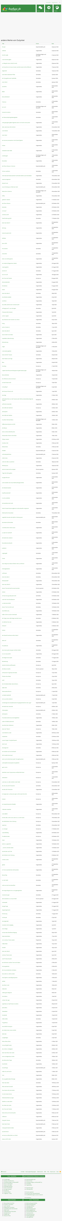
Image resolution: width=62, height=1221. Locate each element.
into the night (5, 55)
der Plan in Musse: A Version (8, 166)
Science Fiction (7, 1192)
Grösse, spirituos (6, 171)
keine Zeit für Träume (7, 354)
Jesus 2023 (4, 243)
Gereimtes (28, 1183)
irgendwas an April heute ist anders (10, 1004)
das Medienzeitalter (6, 297)
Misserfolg (4, 875)
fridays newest (5, 439)
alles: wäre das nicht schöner (9, 127)
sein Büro (4, 301)
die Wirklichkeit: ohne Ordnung (9, 821)
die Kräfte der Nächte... (7, 415)
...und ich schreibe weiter (7, 847)
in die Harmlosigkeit (6, 59)
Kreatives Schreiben (8, 1204)
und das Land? (5, 214)
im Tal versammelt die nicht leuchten (10, 870)
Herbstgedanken (6, 568)
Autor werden (7, 1206)
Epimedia (4, 207)
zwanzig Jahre (5, 267)
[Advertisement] (31, 25)
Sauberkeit (4, 736)
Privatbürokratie (6, 836)
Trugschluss (5, 1022)
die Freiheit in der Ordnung (8, 855)
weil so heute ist (6, 327)
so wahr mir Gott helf (7, 532)
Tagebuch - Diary (8, 1193)
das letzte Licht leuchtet (7, 522)
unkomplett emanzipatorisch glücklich (10, 762)
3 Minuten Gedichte (6, 809)
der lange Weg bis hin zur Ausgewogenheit (12, 890)
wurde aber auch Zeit (7, 851)
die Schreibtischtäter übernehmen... (10, 684)
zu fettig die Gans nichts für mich (9, 63)
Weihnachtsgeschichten (31, 1203)
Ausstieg (4, 366)
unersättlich (5, 814)
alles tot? (4, 640)
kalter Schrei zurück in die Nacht (9, 614)
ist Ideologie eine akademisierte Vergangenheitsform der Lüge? (16, 702)
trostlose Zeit (5, 443)
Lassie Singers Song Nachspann (9, 740)
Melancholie (5, 446)
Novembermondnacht (7, 543)
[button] (40, 8)
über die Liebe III (6, 293)
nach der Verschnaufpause (8, 599)
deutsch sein (5, 183)
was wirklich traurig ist (7, 1026)
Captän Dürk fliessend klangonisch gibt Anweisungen (14, 370)
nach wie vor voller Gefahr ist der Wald (11, 782)
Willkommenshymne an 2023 (8, 424)
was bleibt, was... (6, 610)
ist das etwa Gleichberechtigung (9, 932)
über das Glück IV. (6, 584)
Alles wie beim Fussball (7, 1086)
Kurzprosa (6, 1190)
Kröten (3, 145)
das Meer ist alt (5, 985)
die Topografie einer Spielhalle (9, 78)
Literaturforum (7, 1213)
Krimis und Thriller (8, 1187)
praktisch (4, 548)
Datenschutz (40, 1171)
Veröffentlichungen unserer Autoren (34, 1194)
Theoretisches (29, 1189)
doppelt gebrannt (6, 910)
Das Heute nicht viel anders (8, 1090)
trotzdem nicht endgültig (7, 925)
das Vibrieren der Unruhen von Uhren (11, 319)
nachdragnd (5, 155)
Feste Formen (29, 1181)
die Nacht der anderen (7, 538)
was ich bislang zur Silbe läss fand (10, 187)
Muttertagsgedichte (30, 1210)
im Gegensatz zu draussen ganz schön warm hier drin (14, 794)
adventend (4, 777)
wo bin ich (4, 270)
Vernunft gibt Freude (7, 1045)
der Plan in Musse (6, 203)
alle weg (4, 228)
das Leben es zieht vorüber (8, 973)
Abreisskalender (6, 282)
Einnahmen (4, 286)
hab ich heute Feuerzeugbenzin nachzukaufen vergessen (15, 508)
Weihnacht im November (7, 513)
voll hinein (4, 573)
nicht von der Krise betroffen (8, 885)
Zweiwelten (4, 1011)
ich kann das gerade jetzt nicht (9, 595)
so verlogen (5, 829)
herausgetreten (5, 966)
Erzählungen (7, 1179)
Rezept (3, 47)
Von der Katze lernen (7, 1094)
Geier (3, 840)
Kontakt (22, 1171)
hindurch (4, 625)
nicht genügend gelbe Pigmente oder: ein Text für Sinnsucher (16, 122)
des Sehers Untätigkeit (7, 1049)
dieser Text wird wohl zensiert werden (11, 588)
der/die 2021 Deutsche (7, 789)
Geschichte (4, 1064)
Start (57, 1171)
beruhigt (4, 395)
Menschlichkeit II (6, 97)
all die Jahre (4, 411)
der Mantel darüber (6, 488)
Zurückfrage (5, 1067)
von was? (4, 211)
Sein (3, 1075)
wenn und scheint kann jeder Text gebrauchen (13, 759)
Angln (3, 346)
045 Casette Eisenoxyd (7, 755)
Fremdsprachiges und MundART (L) (34, 1182)
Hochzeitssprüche (30, 1214)
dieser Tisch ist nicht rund (8, 607)
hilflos (3, 195)
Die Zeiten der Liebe (6, 1105)
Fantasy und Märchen (9, 1181)
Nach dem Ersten (6, 1124)
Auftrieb (4, 50)
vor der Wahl (5, 880)
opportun (4, 825)
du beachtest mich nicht (7, 503)
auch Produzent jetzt (7, 958)
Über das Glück (5, 1082)
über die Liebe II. (6, 577)
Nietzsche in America (7, 191)
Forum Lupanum (30, 1192)
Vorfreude (4, 917)
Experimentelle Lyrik (30, 1179)
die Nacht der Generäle (7, 706)
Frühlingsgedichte (30, 1215)
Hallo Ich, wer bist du (6, 1071)
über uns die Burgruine (7, 258)
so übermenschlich (6, 603)
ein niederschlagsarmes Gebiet (9, 263)
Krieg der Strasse (6, 1120)
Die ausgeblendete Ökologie (8, 1079)
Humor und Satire (8, 1185)
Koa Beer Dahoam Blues (7, 419)
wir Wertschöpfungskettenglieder (9, 117)
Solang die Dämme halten (8, 1128)
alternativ (4, 1034)
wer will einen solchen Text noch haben (11, 962)
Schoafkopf (4, 387)
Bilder (3, 91)
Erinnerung (4, 913)
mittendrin (4, 989)
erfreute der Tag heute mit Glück (9, 672)
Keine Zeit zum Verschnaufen (9, 1112)
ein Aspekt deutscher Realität (9, 804)
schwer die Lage (6, 1000)
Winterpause (5, 465)
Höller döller (5, 1019)
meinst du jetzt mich (6, 233)
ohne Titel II (4, 82)
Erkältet (4, 450)
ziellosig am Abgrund (7, 992)
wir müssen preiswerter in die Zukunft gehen (12, 140)
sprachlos (4, 86)
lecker (3, 289)
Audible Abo (6, 1214)
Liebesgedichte (29, 1217)
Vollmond (4, 1116)
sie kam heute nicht (6, 382)
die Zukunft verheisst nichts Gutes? (10, 635)
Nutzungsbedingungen (30, 1171)
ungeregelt (4, 553)
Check (3, 558)
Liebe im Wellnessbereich (8, 721)
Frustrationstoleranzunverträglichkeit (10, 717)
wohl (3, 680)
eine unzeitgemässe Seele (8, 1056)
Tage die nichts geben (7, 473)
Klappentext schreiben (9, 1207)
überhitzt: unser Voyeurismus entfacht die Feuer (13, 772)
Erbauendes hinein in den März (9, 435)
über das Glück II (6, 951)
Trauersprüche (29, 1213)
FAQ (48, 1171)
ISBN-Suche (6, 1210)
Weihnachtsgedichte (31, 1204)
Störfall (3, 947)
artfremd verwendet (6, 404)
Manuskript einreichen (9, 1203)
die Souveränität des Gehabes (9, 970)
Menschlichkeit (5, 375)
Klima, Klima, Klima (6, 1041)
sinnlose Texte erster (7, 955)
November (4, 161)
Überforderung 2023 (6, 218)
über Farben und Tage (7, 358)
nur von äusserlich (6, 654)
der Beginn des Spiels (7, 657)
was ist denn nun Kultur (7, 334)
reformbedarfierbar (6, 454)
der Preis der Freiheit (7, 278)
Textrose (4, 102)
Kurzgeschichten (8, 1189)
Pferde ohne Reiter (6, 676)
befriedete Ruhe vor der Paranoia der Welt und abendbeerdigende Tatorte (17, 399)
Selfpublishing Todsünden (10, 1211)
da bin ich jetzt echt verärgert (8, 469)
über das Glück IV (6, 223)
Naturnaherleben (6, 936)
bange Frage (5, 906)
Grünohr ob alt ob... (6, 112)
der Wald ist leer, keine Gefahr (9, 1030)
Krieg (3, 323)
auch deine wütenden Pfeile (8, 74)
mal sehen (4, 253)
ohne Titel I (4, 135)
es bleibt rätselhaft (6, 695)
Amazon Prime (7, 1215)
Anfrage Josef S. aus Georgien (9, 308)
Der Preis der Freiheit (7, 1109)
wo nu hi (4, 107)
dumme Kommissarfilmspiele (8, 665)
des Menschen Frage (7, 1060)
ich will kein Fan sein (6, 622)
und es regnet (5, 316)
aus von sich (5, 274)
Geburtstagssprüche (31, 1208)
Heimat (3, 799)
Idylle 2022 (4, 687)
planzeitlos (4, 1007)
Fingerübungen (29, 1187)
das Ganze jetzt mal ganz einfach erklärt (11, 650)
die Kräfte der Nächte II (7, 407)
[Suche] (60, 2)
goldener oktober (6, 199)
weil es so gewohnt (6, 844)
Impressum (52, 1171)
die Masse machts (6, 669)
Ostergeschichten (30, 1206)
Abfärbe (4, 238)
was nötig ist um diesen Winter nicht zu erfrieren (13, 563)
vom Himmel (5, 130)
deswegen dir (5, 747)
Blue (3, 362)
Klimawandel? (5, 580)
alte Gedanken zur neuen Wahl (9, 898)
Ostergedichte (29, 1207)
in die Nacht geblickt (6, 351)
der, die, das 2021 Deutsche (8, 785)
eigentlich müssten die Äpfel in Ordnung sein (12, 517)
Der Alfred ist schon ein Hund (9, 378)
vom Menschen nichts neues (8, 527)
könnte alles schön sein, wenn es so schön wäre (13, 817)
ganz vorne (4, 767)
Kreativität (4, 1015)
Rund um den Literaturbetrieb (33, 1193)
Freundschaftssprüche (31, 1211)
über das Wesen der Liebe (8, 1052)
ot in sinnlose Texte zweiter (8, 940)
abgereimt (4, 70)
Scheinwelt (4, 902)
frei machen (5, 248)
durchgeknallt (5, 921)
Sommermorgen (6, 895)
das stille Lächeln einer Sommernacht (10, 304)
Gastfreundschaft (6, 493)
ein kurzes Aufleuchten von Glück (10, 1135)
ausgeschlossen (6, 477)
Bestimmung (5, 661)
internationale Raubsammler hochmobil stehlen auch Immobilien (17, 175)
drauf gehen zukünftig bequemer (9, 977)
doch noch (4, 744)
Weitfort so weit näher (7, 1101)
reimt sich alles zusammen (8, 461)
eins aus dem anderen (7, 699)
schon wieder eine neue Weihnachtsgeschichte (13, 482)
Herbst (3, 592)
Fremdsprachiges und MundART (11, 1182)
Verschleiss (4, 996)
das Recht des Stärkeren (7, 725)
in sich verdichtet (6, 498)
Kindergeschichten (8, 1186)
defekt (3, 981)
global (3, 864)
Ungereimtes (29, 1185)
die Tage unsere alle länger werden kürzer (12, 618)
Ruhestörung (5, 342)
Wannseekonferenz (6, 691)
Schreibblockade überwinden (10, 1208)
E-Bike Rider (5, 943)
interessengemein (6, 179)
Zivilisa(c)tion (5, 710)
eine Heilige (4, 928)
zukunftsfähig (5, 832)
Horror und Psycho (8, 1183)
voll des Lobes (5, 859)
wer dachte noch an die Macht (9, 751)
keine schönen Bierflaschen (8, 431)
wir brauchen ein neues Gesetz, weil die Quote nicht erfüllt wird (16, 67)
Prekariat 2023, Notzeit (7, 312)
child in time (4, 458)
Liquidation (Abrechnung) (8, 338)
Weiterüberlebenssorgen (8, 1097)
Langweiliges (5, 1037)
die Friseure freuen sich (7, 391)
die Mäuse (4, 428)
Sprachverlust (5, 1131)
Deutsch (4, 1171)
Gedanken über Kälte (7, 150)
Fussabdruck (5, 645)
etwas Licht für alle (6, 1139)
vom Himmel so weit (6, 732)
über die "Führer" (6, 729)
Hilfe (45, 1171)
